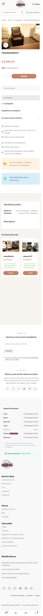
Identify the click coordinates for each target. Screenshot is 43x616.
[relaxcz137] (30, 246)
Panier (24, 76)
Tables (4, 527)
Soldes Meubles (7, 542)
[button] (11, 273)
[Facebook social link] (8, 389)
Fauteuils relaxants (32, 20)
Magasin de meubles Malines (13, 538)
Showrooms (6, 484)
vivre (10, 20)
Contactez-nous (8, 480)
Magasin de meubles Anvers (12, 534)
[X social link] (13, 389)
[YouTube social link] (24, 389)
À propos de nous (8, 509)
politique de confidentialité (21, 358)
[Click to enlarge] (5, 45)
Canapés (18, 20)
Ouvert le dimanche (9, 546)
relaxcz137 (27, 256)
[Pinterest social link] (30, 389)
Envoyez (9, 351)
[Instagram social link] (19, 389)
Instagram (6, 491)
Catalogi (5, 517)
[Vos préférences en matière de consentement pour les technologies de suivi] (37, 612)
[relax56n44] (11, 246)
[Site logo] (20, 4)
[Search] (22, 12)
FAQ (3, 487)
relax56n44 (8, 256)
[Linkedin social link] (35, 389)
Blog (3, 513)
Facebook (5, 495)
